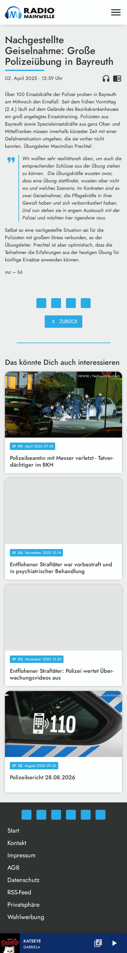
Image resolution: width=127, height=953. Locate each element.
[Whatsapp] (26, 815)
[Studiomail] (86, 815)
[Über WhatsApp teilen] (71, 303)
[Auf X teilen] (56, 303)
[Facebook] (41, 815)
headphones (106, 78)
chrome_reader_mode (117, 78)
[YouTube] (71, 815)
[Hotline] (100, 815)
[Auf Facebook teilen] (41, 303)
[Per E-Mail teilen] (86, 303)
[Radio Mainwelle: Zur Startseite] (56, 12)
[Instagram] (56, 815)
